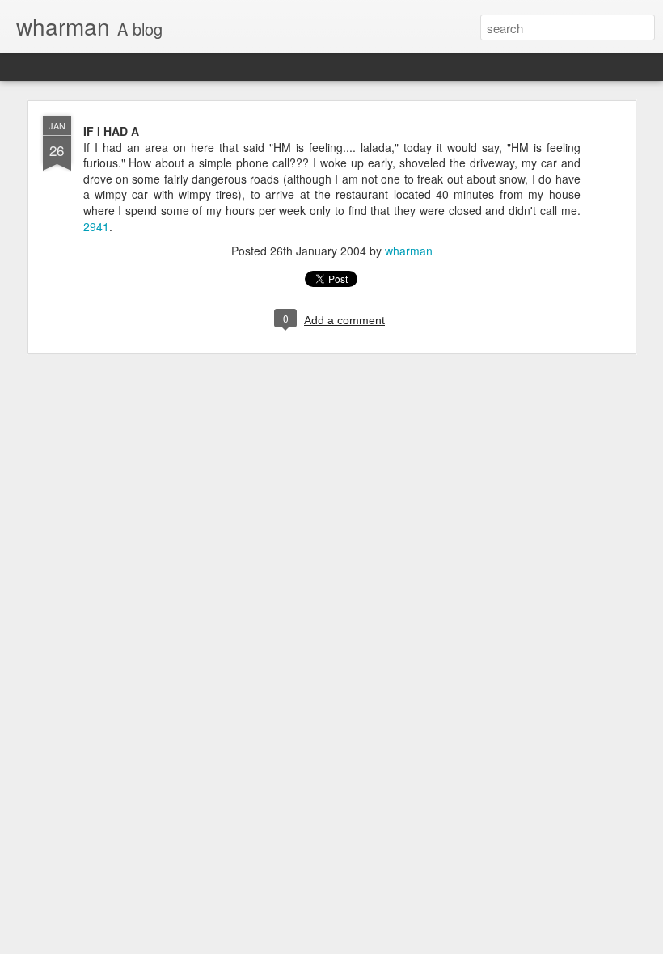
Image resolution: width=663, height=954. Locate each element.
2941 (96, 226)
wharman (409, 251)
